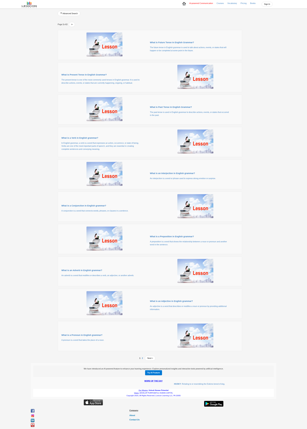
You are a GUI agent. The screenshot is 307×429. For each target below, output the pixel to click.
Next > (150, 358)
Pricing (244, 3)
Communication (201, 3)
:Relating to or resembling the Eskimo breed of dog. (190, 384)
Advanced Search (70, 13)
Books (253, 3)
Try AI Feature (153, 373)
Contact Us (134, 420)
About (132, 415)
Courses (220, 3)
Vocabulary (232, 3)
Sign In (267, 4)
